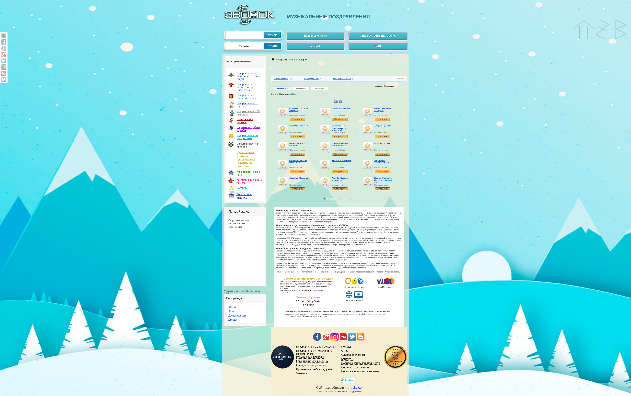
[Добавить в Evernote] (3, 35)
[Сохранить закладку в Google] (3, 48)
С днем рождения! (245, 152)
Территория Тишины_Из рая (381, 162)
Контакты (232, 319)
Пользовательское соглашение (360, 371)
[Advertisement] (309, 71)
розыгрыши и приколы (245, 121)
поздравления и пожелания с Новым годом (249, 76)
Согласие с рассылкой (355, 367)
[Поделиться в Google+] (3, 54)
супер (226, 293)
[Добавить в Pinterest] (3, 73)
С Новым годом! (244, 156)
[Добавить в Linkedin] (3, 60)
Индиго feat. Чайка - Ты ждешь (383, 109)
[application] (283, 112)
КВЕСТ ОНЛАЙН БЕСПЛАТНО (378, 35)
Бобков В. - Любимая (341, 108)
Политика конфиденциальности (360, 363)
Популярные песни (246, 159)
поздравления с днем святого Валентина (246, 87)
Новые (295, 94)
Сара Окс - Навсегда (298, 178)
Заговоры (243, 188)
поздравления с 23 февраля (248, 113)
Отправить (297, 119)
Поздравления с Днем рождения (316, 346)
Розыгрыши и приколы (310, 357)
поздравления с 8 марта (247, 105)
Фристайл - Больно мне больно (298, 162)
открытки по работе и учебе (248, 129)
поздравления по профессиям (247, 137)
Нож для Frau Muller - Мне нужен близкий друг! (383, 180)
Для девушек (301, 88)
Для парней (319, 88)
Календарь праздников (310, 365)
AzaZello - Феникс (382, 143)
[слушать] (282, 111)
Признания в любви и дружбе (314, 369)
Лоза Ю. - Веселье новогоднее (340, 179)
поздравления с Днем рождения (246, 97)
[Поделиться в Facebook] (3, 42)
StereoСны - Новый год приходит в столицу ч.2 (340, 128)
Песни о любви (244, 166)
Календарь (315, 46)
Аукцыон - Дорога (382, 126)
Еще (399, 79)
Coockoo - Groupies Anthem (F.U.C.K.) (340, 144)
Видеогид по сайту (315, 35)
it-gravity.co (353, 387)
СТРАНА (273, 46)
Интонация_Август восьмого (297, 144)
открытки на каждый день (249, 173)
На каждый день (244, 163)
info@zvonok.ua (367, 314)
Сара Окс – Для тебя (298, 126)
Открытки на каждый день (312, 361)
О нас (231, 311)
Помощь (232, 307)
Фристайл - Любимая (341, 161)
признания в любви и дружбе (249, 181)
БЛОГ (378, 46)
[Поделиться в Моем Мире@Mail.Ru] (3, 67)
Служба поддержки (237, 315)
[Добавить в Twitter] (3, 79)
